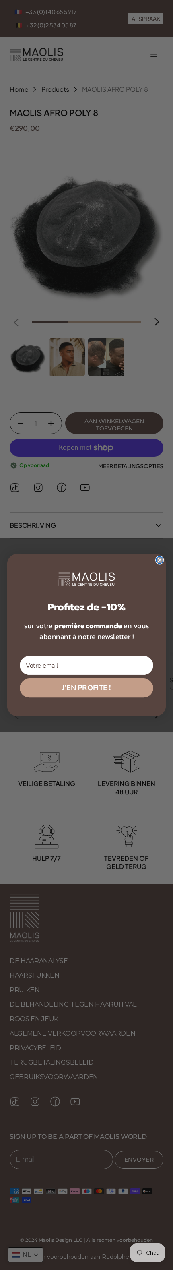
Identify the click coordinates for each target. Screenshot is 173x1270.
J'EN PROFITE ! (86, 688)
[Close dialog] (159, 560)
